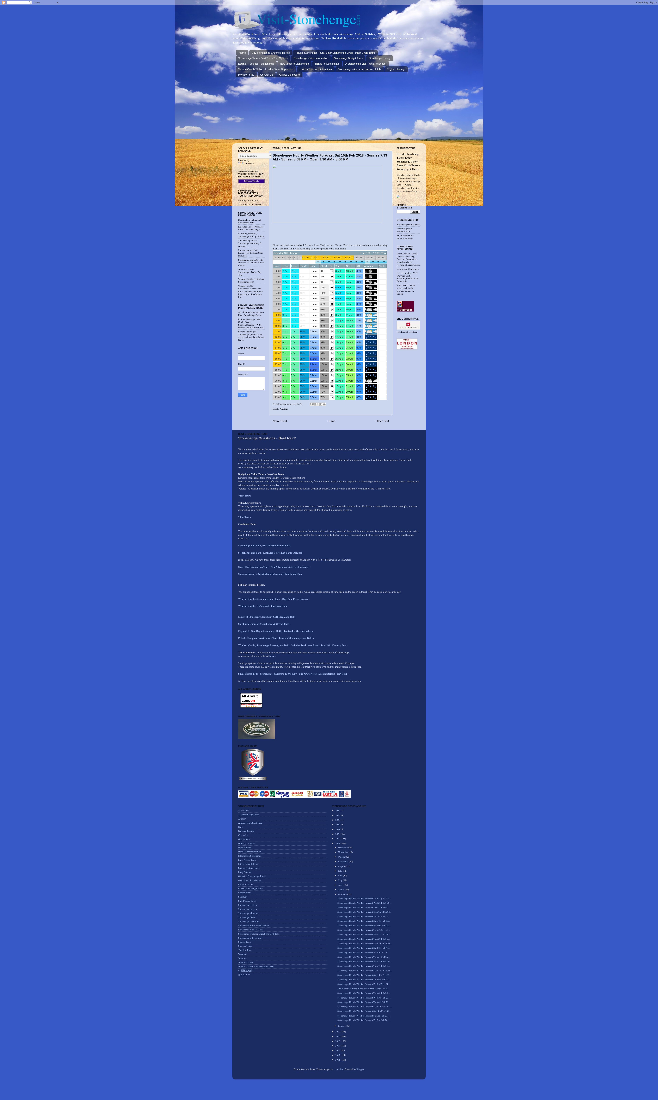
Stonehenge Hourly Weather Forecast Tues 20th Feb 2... (363, 938)
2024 (338, 815)
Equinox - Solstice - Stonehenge (256, 63)
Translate (249, 163)
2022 (338, 824)
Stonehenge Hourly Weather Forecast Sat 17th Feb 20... (363, 947)
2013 (338, 1050)
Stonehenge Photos (247, 917)
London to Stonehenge (249, 868)
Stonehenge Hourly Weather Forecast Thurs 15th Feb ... (363, 957)
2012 (338, 1055)
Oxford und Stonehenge (249, 880)
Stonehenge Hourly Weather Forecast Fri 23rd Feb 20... (363, 925)
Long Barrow (244, 872)
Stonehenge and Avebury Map (404, 230)
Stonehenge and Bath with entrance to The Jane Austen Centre (251, 262)
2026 (338, 810)
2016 (338, 1036)
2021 (338, 829)
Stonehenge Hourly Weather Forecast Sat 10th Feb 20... (363, 979)
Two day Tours (245, 950)
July (340, 870)
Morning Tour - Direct (248, 200)
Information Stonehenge (249, 855)
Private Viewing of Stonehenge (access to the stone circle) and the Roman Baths (251, 336)
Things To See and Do (327, 63)
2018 (338, 843)
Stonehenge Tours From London (253, 925)
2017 (338, 1031)
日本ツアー (244, 974)
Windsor (242, 958)
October (342, 856)
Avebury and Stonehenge (250, 822)
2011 (338, 1059)
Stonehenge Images (247, 909)
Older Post (382, 421)
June (340, 875)
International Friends (248, 863)
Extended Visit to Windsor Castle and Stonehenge (250, 228)
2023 (338, 819)
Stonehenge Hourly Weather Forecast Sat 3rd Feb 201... (363, 1015)
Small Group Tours (247, 900)
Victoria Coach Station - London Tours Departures (266, 69)
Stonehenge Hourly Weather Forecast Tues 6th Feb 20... (363, 1002)
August (341, 866)
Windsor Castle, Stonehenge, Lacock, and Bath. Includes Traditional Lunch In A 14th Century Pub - (293, 645)
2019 (338, 838)
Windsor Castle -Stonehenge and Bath (256, 966)
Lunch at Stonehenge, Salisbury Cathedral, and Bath (266, 617)
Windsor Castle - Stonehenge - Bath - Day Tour (249, 272)
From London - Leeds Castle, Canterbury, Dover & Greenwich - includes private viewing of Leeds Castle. (408, 259)
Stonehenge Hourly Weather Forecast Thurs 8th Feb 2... (363, 993)
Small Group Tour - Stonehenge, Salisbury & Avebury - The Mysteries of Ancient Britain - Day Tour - (293, 673)
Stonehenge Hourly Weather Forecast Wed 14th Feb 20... (364, 961)
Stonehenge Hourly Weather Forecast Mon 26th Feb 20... (364, 911)
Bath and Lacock (246, 831)
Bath (240, 826)
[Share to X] (318, 404)
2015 (338, 1041)
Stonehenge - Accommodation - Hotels (359, 69)
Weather (284, 408)
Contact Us (266, 74)
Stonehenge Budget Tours (348, 58)
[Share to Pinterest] (324, 404)
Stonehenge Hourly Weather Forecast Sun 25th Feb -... (363, 916)
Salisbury (242, 896)
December (343, 847)
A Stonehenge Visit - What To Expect (365, 63)
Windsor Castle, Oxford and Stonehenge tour (251, 280)
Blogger (360, 1069)
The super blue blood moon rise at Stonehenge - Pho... (362, 988)
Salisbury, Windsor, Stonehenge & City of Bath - (264, 624)
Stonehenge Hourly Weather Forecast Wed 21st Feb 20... (364, 934)
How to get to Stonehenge (294, 63)
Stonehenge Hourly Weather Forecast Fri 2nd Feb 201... (363, 1020)
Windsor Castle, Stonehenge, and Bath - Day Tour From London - (274, 599)
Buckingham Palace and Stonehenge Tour (249, 221)
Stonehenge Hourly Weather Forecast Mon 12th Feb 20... (364, 970)
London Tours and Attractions (316, 69)
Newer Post (279, 421)
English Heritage (396, 69)
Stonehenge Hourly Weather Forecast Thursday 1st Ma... (364, 898)
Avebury (242, 818)
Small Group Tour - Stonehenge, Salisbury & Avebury (250, 243)
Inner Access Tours (247, 859)
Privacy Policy (246, 74)
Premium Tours (245, 884)
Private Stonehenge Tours (250, 888)
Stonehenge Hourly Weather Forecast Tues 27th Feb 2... (363, 907)
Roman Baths (244, 892)
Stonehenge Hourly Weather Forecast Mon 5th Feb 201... (364, 1006)
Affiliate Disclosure (289, 74)
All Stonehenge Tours (248, 814)
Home (242, 52)
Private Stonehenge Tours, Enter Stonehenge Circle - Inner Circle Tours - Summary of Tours (408, 161)
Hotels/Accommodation (249, 851)
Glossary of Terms (246, 843)
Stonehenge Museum (248, 913)
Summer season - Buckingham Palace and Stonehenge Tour (270, 574)
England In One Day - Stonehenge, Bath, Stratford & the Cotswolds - (276, 631)
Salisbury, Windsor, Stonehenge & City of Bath (251, 235)
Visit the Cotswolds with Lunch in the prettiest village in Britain (406, 289)
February (342, 894)
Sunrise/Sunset (245, 945)
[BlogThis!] (314, 404)
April (341, 884)
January (342, 1025)
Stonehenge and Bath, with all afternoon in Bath (264, 545)
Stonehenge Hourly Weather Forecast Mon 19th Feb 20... (364, 943)
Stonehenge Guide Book (408, 224)
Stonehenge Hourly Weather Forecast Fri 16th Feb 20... (363, 952)
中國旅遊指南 (245, 970)
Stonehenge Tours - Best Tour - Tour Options (263, 58)
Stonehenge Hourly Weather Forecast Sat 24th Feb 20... (363, 920)
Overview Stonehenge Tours (251, 876)
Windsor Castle (245, 962)
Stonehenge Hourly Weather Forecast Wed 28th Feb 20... (364, 902)
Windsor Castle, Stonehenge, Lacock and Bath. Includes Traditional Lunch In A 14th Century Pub (250, 291)
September (343, 861)
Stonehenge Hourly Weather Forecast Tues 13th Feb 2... (363, 965)
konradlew (339, 1069)
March (341, 889)
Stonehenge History (380, 58)
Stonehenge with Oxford (249, 937)
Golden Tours (244, 847)
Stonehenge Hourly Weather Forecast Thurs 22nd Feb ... (363, 929)
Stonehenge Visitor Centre (250, 929)
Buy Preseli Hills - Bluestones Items (405, 237)
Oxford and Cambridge (408, 268)
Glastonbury (244, 839)
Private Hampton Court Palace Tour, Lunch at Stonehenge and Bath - (276, 638)
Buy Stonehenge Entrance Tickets (271, 52)
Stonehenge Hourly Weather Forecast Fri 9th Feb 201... (363, 984)
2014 (338, 1045)
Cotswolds (243, 835)
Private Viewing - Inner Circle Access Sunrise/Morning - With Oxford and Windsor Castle (251, 323)
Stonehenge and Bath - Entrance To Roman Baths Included (250, 252)
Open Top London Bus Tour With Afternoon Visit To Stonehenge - (274, 567)
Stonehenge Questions (248, 921)
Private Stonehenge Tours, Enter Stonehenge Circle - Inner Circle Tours (335, 52)
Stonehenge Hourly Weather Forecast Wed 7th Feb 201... (364, 997)
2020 (338, 833)
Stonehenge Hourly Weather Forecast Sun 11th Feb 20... (364, 975)
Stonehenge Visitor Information (311, 58)
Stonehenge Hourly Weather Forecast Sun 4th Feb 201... (364, 1011)
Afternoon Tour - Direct (249, 204)
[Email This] (311, 404)
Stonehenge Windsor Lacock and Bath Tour (258, 933)
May (340, 880)
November (343, 852)
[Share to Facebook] (321, 404)
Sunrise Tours (244, 941)
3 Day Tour (243, 810)
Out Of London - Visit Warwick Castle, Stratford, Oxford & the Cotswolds (408, 277)
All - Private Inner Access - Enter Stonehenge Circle (251, 313)
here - (272, 656)
